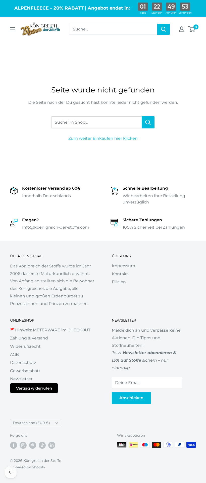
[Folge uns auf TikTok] (42, 445)
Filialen (119, 282)
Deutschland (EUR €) (31, 423)
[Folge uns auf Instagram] (23, 445)
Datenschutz (23, 362)
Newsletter (21, 378)
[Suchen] (163, 29)
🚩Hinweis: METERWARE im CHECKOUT (50, 330)
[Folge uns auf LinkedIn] (51, 445)
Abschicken (131, 397)
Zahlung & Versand (29, 338)
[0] (192, 29)
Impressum (123, 265)
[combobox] (113, 29)
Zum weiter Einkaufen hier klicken (103, 138)
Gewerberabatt (25, 370)
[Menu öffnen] (12, 29)
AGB (14, 354)
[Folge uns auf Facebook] (13, 445)
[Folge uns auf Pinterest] (32, 445)
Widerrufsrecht (25, 346)
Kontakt (120, 273)
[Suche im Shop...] (148, 122)
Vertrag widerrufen (34, 388)
